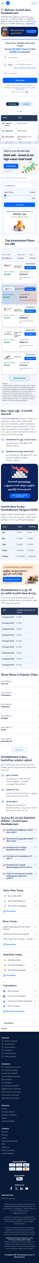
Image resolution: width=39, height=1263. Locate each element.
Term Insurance (9, 1047)
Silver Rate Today (13, 890)
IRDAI (3, 1198)
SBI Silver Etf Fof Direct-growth (16, 934)
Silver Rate (8, 177)
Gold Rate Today (12, 954)
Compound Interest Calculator (20, 1001)
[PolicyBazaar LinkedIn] (22, 1189)
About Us (5, 1132)
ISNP (3, 1144)
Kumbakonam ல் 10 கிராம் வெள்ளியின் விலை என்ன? (16, 848)
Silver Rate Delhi (14, 896)
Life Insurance (9, 1044)
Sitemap (4, 1135)
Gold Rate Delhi (14, 960)
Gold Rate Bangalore (16, 965)
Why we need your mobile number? (25, 68)
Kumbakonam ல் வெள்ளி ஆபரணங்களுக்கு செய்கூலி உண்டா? (19, 866)
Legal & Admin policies (10, 1141)
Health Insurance (10, 1053)
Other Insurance (10, 1056)
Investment (8, 1050)
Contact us (5, 1147)
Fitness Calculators (11, 1070)
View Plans (20, 80)
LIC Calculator (7, 1082)
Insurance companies (9, 1115)
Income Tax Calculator (17, 996)
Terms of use (21, 89)
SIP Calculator (13, 991)
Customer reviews (8, 1112)
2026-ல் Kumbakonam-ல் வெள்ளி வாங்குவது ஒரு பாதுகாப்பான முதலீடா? (19, 875)
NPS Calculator (14, 1006)
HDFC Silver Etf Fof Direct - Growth (18, 939)
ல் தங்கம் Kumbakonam (10, 418)
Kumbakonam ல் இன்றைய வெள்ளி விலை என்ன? (19, 831)
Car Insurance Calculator (10, 1095)
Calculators (10, 985)
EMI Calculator (7, 1079)
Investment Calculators (12, 1067)
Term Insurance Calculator (11, 1076)
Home (2, 177)
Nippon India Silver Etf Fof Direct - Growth (17, 928)
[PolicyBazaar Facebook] (11, 1189)
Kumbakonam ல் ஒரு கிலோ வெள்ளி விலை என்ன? (19, 840)
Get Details (29, 267)
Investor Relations (8, 1153)
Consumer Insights (8, 1121)
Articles (4, 1109)
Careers (4, 1138)
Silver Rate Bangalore (16, 901)
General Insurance (10, 1041)
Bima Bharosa (11, 1198)
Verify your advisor (8, 1150)
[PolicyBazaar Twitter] (16, 1189)
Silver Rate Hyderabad (17, 906)
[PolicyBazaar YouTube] (27, 1189)
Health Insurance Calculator (11, 1089)
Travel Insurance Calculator (11, 1092)
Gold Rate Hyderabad (16, 970)
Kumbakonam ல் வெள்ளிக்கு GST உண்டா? (19, 857)
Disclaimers (9, 1023)
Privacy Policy (31, 87)
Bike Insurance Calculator (11, 1098)
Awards (4, 1118)
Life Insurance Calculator (10, 1086)
